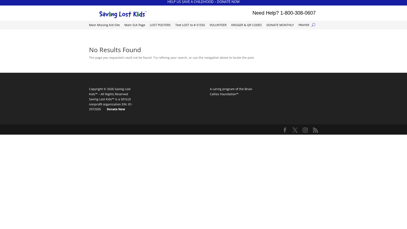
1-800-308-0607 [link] (298, 13)
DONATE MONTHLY (280, 25)
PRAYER (303, 25)
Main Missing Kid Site (104, 25)
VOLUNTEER (218, 25)
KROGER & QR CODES (246, 25)
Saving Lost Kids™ (101, 99)
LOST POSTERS (160, 25)
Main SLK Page (134, 25)
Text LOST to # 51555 (190, 25)
